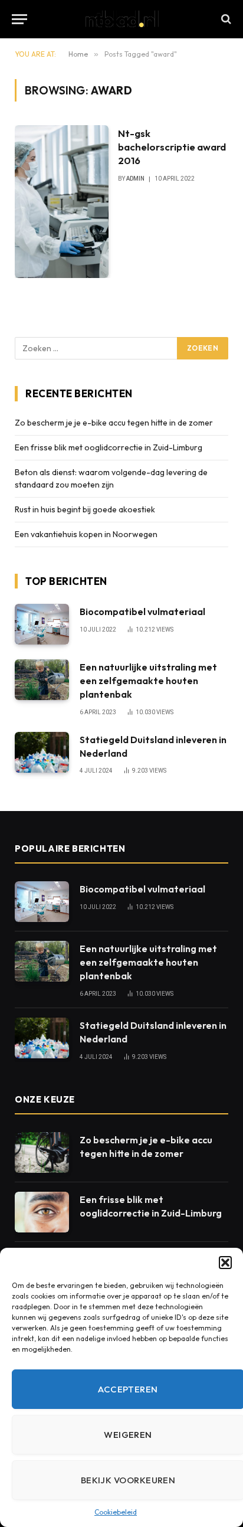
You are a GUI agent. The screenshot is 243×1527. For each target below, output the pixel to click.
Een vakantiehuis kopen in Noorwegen (86, 534)
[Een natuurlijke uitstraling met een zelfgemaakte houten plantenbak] (42, 679)
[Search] (225, 19)
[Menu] (19, 19)
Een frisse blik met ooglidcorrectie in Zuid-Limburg (108, 447)
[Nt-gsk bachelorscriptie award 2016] (62, 201)
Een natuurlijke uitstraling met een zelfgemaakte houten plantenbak (148, 680)
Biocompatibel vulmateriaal (142, 611)
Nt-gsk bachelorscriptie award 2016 (172, 146)
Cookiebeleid (115, 1512)
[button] (225, 1262)
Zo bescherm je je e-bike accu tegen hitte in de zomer (114, 422)
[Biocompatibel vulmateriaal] (42, 624)
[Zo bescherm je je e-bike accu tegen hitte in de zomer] (42, 1152)
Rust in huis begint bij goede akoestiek (85, 509)
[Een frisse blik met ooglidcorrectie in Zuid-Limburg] (42, 1212)
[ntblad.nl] (122, 19)
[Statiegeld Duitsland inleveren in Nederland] (42, 752)
